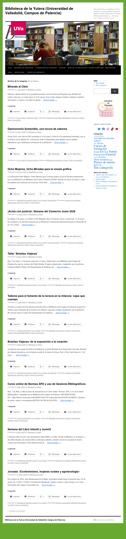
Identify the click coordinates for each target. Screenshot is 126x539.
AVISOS (62, 67)
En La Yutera (21, 118)
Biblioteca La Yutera (34, 90)
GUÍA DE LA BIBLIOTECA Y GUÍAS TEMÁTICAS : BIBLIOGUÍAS (92, 67)
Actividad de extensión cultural (27, 200)
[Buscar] (114, 91)
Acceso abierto (99, 136)
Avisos (100, 143)
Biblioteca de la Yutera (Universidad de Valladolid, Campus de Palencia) (39, 10)
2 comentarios (35, 202)
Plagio (110, 160)
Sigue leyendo (50, 100)
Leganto (96, 157)
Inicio (10, 67)
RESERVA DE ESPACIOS (23, 67)
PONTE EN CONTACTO (35, 72)
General (111, 154)
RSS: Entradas (100, 83)
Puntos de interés (32, 118)
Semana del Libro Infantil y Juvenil (29, 429)
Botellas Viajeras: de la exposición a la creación (38, 341)
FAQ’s (10, 72)
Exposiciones (51, 200)
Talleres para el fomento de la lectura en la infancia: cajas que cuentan (46, 297)
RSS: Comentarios (101, 85)
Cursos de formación (24, 331)
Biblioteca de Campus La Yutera (73, 118)
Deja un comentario (14, 120)
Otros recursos (101, 159)
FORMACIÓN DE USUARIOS (46, 67)
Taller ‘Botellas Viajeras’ (23, 253)
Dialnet (97, 151)
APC (95, 143)
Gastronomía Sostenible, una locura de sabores (37, 129)
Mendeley (102, 157)
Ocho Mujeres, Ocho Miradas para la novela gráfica (39, 169)
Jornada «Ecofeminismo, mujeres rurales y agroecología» (44, 471)
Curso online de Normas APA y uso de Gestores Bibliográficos (47, 384)
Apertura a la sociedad (54, 118)
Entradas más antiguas (16, 511)
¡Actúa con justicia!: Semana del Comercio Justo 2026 (41, 211)
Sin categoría (51, 373)
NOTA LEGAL (20, 72)
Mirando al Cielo (18, 86)
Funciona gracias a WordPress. (105, 520)
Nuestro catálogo (101, 179)
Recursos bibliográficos (22, 333)
